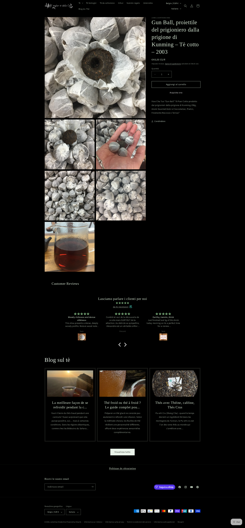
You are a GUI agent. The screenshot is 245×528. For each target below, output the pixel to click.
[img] (122, 303)
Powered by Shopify (74, 522)
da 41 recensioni (121, 306)
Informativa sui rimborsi (93, 522)
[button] (80, 3)
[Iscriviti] (92, 486)
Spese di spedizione (173, 64)
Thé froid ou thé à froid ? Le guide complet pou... (122, 405)
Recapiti (181, 522)
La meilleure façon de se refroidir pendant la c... (70, 405)
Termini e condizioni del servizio (139, 522)
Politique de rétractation (122, 468)
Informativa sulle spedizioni (164, 522)
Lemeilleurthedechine (58, 522)
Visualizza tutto (122, 452)
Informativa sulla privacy (114, 522)
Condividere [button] (159, 121)
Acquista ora (176, 92)
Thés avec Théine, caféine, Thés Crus (175, 405)
